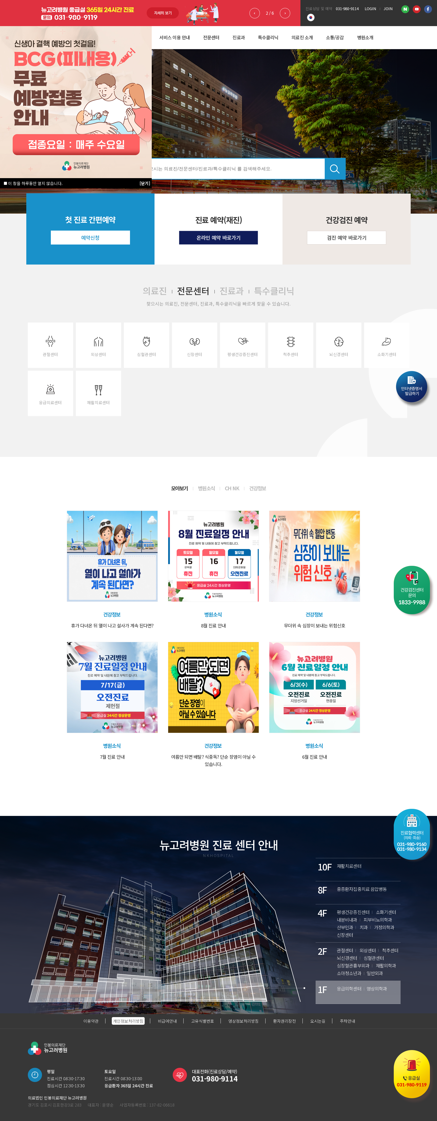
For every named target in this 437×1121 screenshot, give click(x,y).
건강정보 (257, 488)
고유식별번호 (202, 1021)
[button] (285, 13)
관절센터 (50, 354)
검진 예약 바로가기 (346, 237)
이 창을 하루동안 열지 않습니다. (34, 183)
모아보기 (179, 488)
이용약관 (91, 1021)
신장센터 (194, 354)
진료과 (238, 37)
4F (322, 912)
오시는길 (317, 1021)
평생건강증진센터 (242, 354)
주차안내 (347, 1021)
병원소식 (206, 488)
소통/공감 (335, 37)
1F (322, 989)
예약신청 (90, 237)
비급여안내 (167, 1021)
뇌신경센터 (338, 354)
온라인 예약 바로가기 (218, 237)
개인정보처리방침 (128, 1021)
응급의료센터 (50, 402)
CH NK (232, 488)
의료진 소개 (302, 37)
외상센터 (98, 354)
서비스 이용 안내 (174, 37)
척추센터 (290, 354)
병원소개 (365, 37)
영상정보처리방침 (243, 1021)
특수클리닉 (268, 37)
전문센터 (211, 37)
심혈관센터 (146, 354)
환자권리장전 (284, 1021)
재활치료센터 (98, 402)
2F (322, 950)
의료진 (155, 290)
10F (325, 866)
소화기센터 (386, 354)
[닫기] (145, 183)
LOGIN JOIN (379, 8)
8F (322, 889)
